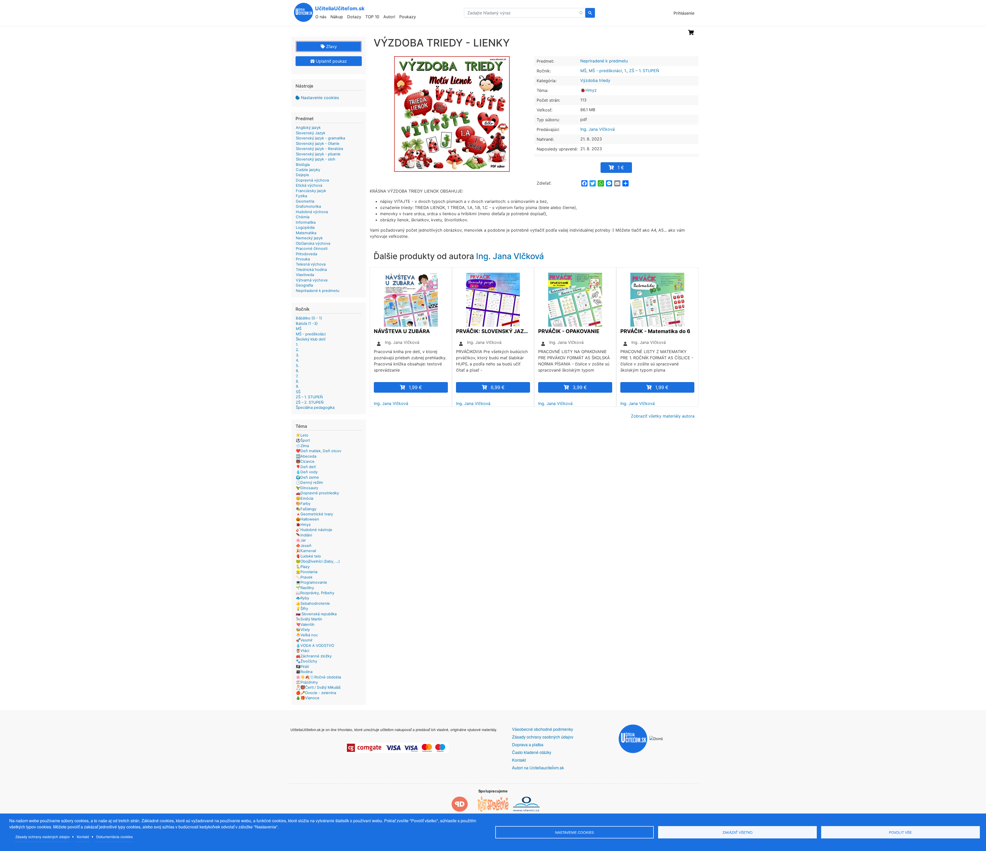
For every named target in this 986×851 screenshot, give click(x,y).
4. (297, 360)
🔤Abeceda (306, 456)
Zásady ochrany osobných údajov (42, 836)
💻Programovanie (311, 582)
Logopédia (305, 227)
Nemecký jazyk (309, 238)
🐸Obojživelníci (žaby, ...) (318, 561)
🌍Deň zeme (307, 477)
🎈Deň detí (306, 467)
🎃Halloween (307, 519)
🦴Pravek (304, 577)
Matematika (306, 233)
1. (625, 70)
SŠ (298, 392)
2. (297, 349)
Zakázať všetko (738, 832)
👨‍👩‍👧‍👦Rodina (304, 671)
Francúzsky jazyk (311, 190)
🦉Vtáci (302, 650)
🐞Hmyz (588, 90)
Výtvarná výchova (311, 280)
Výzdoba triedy (595, 80)
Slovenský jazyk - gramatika (320, 138)
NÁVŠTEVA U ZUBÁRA (402, 331)
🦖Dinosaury (307, 488)
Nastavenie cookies (320, 97)
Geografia (304, 285)
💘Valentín (305, 624)
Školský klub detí (310, 339)
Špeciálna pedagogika (315, 407)
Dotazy (354, 16)
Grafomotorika (308, 206)
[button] (452, 114)
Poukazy (407, 16)
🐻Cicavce (305, 461)
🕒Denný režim (309, 482)
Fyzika (301, 196)
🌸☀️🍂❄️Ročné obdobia (318, 677)
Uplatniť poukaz (331, 61)
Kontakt (83, 836)
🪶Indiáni (304, 535)
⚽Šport (303, 440)
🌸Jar (301, 540)
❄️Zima (302, 445)
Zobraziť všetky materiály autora (663, 416)
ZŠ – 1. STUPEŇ (644, 70)
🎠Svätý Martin (309, 619)
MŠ (583, 70)
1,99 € (415, 387)
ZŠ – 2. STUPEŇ (310, 402)
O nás (320, 16)
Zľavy (331, 46)
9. (297, 386)
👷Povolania (306, 572)
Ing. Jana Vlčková (597, 129)
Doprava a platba (527, 745)
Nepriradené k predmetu (604, 60)
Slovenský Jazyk (310, 133)
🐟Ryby (302, 598)
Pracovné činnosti (311, 248)
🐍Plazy (303, 566)
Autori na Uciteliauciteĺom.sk (538, 768)
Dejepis (302, 175)
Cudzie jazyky (308, 169)
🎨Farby (303, 503)
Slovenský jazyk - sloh (315, 159)
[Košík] (691, 32)
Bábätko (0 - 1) (309, 318)
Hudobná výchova (312, 212)
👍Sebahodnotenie (313, 603)
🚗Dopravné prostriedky (317, 493)
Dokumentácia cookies (114, 836)
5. (297, 365)
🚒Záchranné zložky (314, 656)
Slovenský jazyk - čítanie (317, 143)
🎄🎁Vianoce (307, 698)
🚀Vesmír (304, 640)
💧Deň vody (307, 472)
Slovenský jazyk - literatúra (319, 148)
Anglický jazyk (308, 127)
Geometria (305, 201)
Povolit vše (900, 832)
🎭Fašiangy (306, 509)
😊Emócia (304, 498)
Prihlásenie (684, 13)
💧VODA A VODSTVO (315, 645)
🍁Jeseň (303, 545)
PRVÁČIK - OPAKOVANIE (568, 331)
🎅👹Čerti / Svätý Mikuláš (318, 687)
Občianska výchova (313, 243)
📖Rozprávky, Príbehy (315, 593)
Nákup (336, 16)
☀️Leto (302, 435)
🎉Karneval (306, 551)
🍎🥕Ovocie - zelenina (316, 693)
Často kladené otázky (531, 752)
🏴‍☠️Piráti (302, 666)
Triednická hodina (311, 269)
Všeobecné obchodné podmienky (542, 729)
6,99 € (498, 387)
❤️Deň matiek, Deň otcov (318, 451)
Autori (389, 16)
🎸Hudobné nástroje (314, 529)
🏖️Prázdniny (307, 682)
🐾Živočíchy (306, 661)
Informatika (306, 222)
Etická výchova (309, 185)
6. (297, 370)
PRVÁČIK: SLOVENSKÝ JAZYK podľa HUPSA (493, 331)
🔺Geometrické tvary (314, 514)
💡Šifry (302, 608)
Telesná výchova (311, 264)
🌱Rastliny (305, 587)
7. (297, 376)
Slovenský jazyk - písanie (318, 154)
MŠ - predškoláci (605, 70)
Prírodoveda (306, 254)
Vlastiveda (305, 274)
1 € (621, 167)
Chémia (302, 217)
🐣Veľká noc (307, 635)
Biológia (303, 164)
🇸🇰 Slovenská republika (316, 614)
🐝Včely (303, 629)
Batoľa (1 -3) (307, 323)
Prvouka (303, 259)
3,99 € (580, 387)
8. (297, 381)
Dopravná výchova (312, 180)
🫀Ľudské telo (308, 556)
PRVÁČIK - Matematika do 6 (655, 331)
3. (297, 355)
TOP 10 (372, 16)
